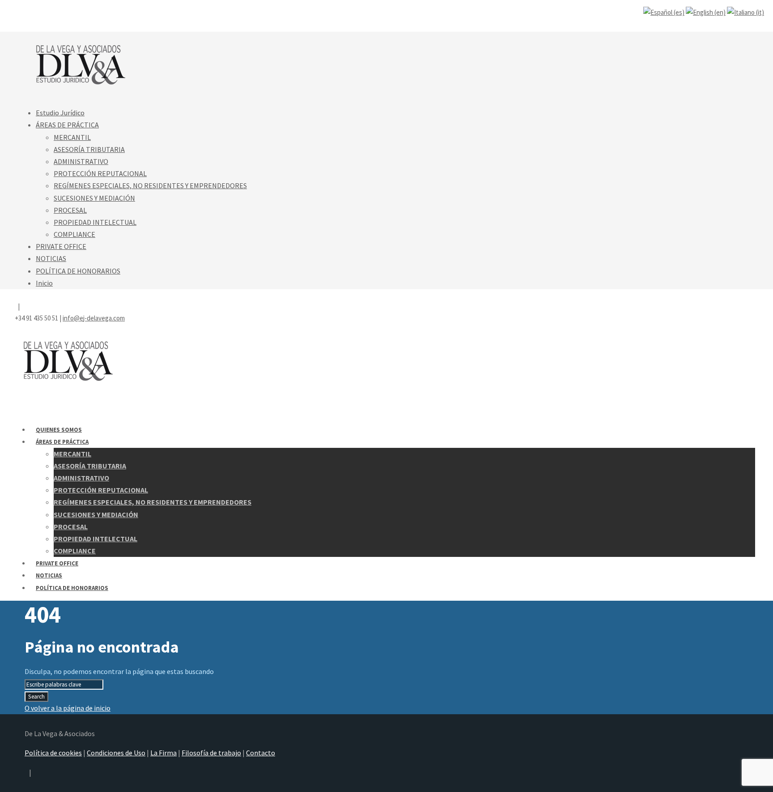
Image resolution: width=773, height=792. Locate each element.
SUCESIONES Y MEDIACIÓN (94, 198)
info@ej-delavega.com (94, 21)
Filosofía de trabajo (211, 752)
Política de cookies (53, 752)
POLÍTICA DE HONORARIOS (78, 270)
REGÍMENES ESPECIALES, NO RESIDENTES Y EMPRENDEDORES (150, 185)
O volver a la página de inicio (67, 708)
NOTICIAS (51, 258)
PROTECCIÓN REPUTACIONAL (100, 173)
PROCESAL (70, 210)
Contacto (260, 752)
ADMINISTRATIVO (81, 161)
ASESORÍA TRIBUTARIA (89, 149)
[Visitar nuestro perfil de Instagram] (15, 10)
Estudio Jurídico (60, 112)
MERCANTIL (72, 137)
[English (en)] (706, 12)
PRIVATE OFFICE (61, 246)
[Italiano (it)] (745, 12)
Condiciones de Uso (116, 752)
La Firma (163, 752)
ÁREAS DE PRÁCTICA (67, 124)
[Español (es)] (663, 12)
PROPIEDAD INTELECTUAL (95, 222)
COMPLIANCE (74, 234)
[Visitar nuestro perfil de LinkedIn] (21, 10)
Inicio (44, 282)
